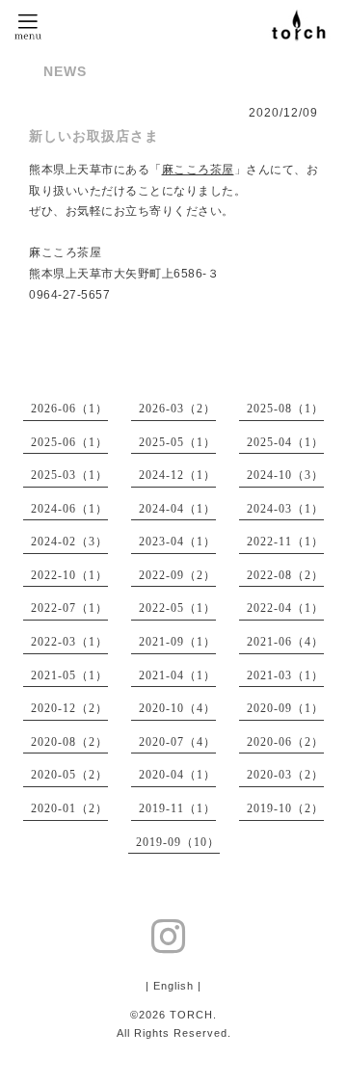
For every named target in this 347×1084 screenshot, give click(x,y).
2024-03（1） (285, 509)
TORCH (191, 1014)
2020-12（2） (69, 708)
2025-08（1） (285, 408)
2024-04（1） (177, 509)
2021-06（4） (285, 641)
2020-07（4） (177, 742)
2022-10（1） (69, 575)
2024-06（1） (69, 509)
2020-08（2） (69, 742)
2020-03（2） (285, 774)
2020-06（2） (285, 742)
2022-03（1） (69, 641)
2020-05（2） (69, 774)
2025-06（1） (69, 442)
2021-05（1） (69, 675)
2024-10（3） (285, 475)
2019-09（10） (178, 842)
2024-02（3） (69, 541)
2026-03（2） (177, 408)
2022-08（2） (285, 575)
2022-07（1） (69, 608)
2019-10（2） (285, 808)
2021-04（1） (177, 675)
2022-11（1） (285, 541)
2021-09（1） (177, 641)
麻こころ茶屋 (198, 169)
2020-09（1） (285, 708)
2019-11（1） (177, 808)
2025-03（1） (69, 475)
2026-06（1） (69, 408)
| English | (173, 985)
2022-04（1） (285, 608)
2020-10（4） (177, 708)
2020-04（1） (177, 774)
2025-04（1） (285, 442)
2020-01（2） (69, 808)
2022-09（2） (177, 575)
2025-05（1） (177, 442)
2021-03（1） (285, 675)
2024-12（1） (177, 475)
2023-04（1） (177, 541)
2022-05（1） (177, 608)
